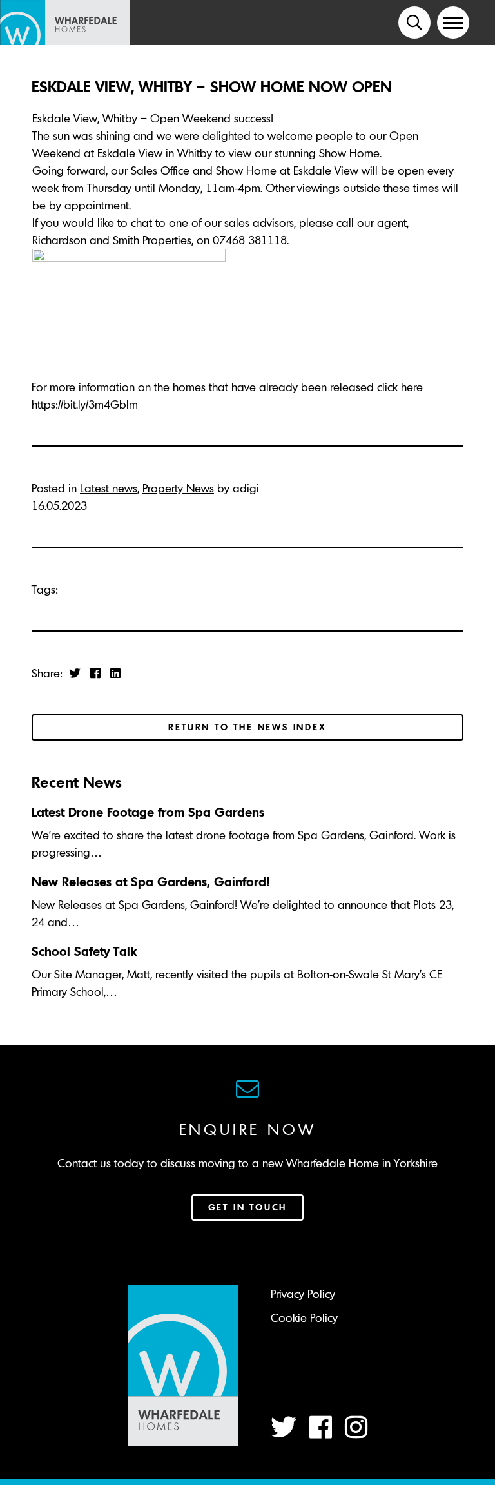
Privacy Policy (303, 1293)
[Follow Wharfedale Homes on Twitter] (283, 1427)
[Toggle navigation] (453, 22)
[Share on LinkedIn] (115, 673)
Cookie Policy (304, 1317)
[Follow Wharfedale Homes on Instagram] (356, 1427)
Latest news (108, 488)
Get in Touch (247, 1207)
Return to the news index (247, 727)
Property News (178, 488)
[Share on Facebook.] (95, 673)
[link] (111, 240)
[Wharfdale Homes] (70, 22)
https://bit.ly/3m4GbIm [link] (85, 404)
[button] (414, 22)
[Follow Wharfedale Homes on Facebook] (320, 1427)
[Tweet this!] (75, 673)
